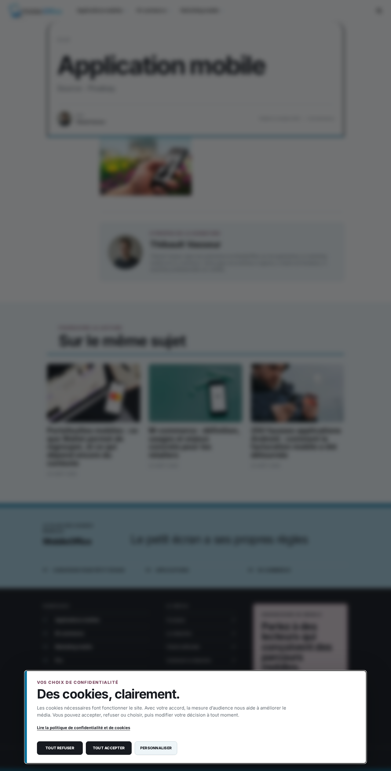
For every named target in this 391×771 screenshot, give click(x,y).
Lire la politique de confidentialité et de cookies (83, 727)
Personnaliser (156, 748)
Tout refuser (60, 748)
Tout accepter (109, 748)
